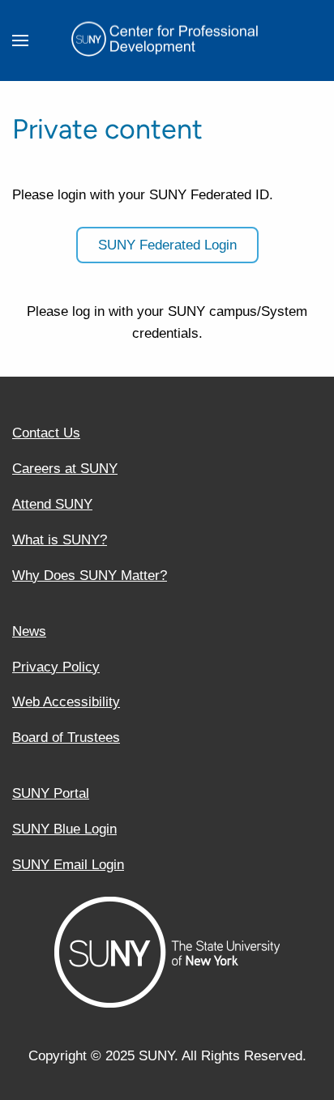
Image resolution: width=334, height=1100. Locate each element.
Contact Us (46, 433)
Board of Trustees (66, 737)
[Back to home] (167, 40)
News (29, 631)
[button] (20, 40)
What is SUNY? (59, 540)
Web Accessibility (66, 702)
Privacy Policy (56, 667)
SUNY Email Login (68, 864)
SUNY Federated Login (167, 245)
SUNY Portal (50, 793)
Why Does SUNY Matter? (89, 575)
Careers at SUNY (65, 468)
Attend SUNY (52, 504)
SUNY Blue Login (64, 829)
